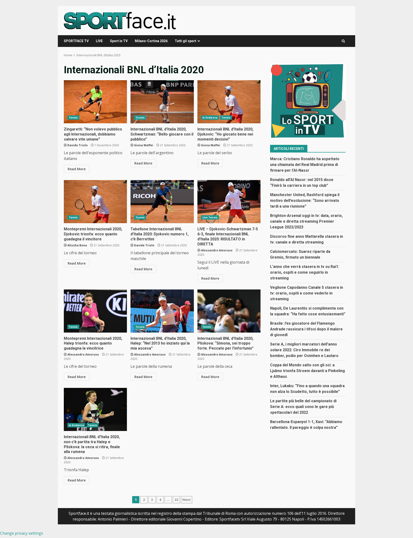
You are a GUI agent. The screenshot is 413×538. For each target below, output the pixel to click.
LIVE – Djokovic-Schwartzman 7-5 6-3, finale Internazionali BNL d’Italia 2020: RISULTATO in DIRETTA (229, 201)
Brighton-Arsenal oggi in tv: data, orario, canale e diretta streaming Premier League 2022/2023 (306, 222)
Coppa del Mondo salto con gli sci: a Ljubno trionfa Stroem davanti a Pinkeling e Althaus (307, 371)
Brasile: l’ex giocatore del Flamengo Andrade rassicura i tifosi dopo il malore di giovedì (306, 329)
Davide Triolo (77, 145)
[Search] (343, 41)
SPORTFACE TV (76, 41)
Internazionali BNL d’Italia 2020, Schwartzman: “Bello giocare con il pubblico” (162, 101)
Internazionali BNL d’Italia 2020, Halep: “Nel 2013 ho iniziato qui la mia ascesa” (162, 311)
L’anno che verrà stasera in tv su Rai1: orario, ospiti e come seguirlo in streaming (304, 273)
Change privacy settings (21, 533)
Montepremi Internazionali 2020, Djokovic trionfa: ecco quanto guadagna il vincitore (95, 201)
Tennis (73, 117)
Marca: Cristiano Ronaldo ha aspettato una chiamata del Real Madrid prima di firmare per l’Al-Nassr (304, 165)
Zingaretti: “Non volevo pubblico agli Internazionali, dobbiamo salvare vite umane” (95, 101)
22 (176, 499)
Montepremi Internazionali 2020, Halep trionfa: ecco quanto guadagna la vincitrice (95, 311)
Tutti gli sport (185, 41)
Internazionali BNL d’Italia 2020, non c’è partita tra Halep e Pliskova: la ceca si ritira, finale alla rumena (95, 409)
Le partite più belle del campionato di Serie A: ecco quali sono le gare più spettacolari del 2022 (303, 407)
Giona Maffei (143, 145)
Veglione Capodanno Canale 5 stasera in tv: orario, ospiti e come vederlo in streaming (306, 293)
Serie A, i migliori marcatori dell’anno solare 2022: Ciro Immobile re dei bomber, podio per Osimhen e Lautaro (304, 350)
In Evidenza (209, 117)
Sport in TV (119, 41)
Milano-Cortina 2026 (151, 41)
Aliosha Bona (77, 245)
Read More (77, 169)
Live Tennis (209, 217)
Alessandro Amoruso (217, 250)
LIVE (99, 41)
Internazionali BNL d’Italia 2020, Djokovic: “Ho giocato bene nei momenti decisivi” (229, 101)
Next (186, 499)
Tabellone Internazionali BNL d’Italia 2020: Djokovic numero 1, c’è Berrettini (162, 201)
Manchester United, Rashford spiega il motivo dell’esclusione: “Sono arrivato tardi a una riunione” (304, 201)
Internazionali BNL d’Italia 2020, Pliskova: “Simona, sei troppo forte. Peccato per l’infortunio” (229, 311)
